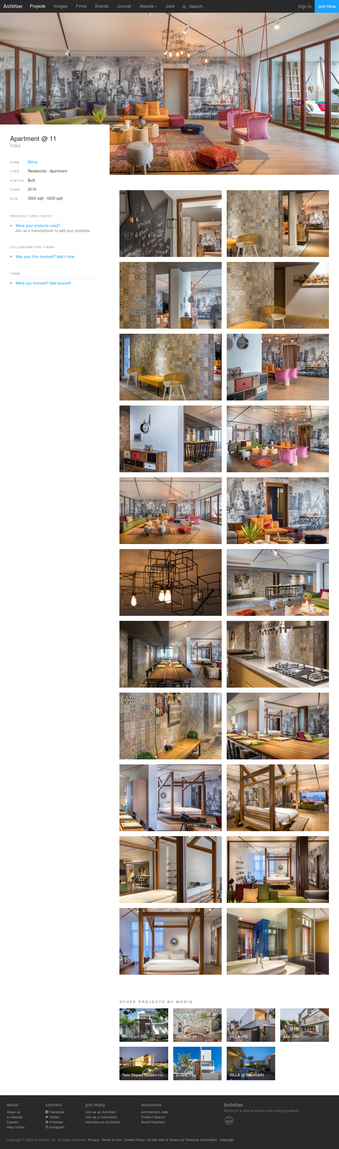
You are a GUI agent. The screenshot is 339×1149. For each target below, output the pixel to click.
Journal (124, 6)
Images (61, 6)
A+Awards (15, 1116)
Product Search (153, 1116)
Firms (81, 6)
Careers (13, 1121)
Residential (37, 170)
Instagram (56, 1126)
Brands (102, 6)
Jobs (170, 6)
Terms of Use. (112, 1139)
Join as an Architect (100, 1111)
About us (13, 1111)
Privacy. (94, 1139)
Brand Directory (153, 1121)
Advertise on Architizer (102, 1121)
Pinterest (55, 1121)
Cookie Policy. (135, 1139)
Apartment (58, 170)
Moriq (32, 161)
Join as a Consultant (101, 1116)
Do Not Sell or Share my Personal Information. (182, 1139)
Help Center (16, 1126)
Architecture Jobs (154, 1111)
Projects (37, 6)
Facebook (56, 1111)
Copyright (226, 1139)
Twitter (53, 1116)
